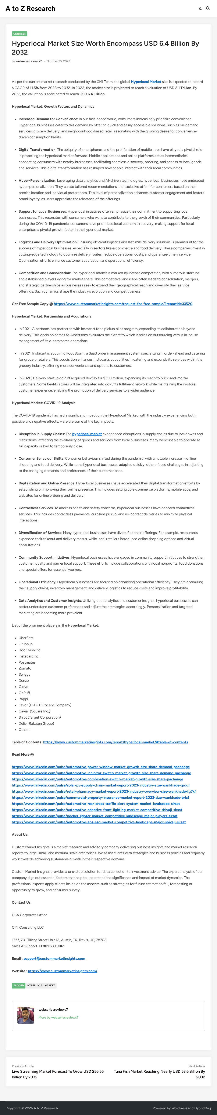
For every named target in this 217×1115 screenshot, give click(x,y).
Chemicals (19, 33)
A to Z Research (30, 8)
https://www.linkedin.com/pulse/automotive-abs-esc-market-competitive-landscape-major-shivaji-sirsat (99, 822)
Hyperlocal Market (146, 82)
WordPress (179, 1108)
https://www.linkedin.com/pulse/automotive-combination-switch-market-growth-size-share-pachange (97, 779)
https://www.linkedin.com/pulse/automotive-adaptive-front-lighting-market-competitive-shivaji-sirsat (97, 810)
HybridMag (202, 1108)
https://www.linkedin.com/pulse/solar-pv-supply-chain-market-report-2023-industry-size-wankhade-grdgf (101, 785)
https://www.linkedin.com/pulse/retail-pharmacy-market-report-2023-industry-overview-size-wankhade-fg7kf (104, 791)
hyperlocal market (87, 434)
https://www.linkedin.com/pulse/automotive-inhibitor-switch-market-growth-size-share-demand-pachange (101, 773)
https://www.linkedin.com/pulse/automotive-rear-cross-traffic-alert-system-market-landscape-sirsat (96, 804)
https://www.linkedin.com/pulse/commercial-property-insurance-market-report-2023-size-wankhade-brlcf (100, 797)
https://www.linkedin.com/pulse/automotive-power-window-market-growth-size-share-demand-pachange (101, 767)
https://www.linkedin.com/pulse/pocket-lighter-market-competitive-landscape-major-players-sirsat (95, 816)
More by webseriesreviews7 (58, 1017)
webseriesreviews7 (29, 61)
